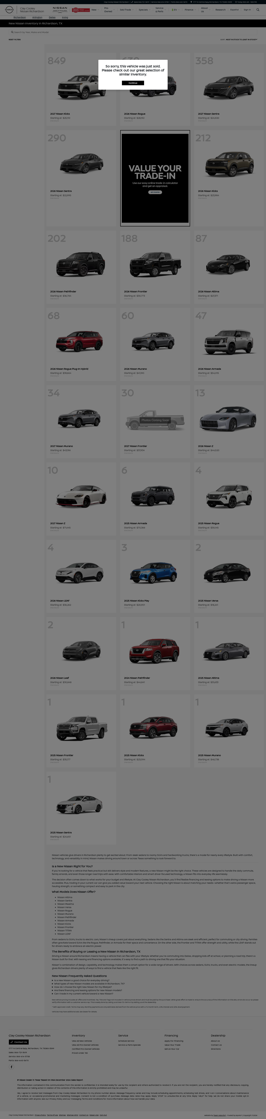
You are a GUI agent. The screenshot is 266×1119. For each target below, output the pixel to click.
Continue (133, 83)
